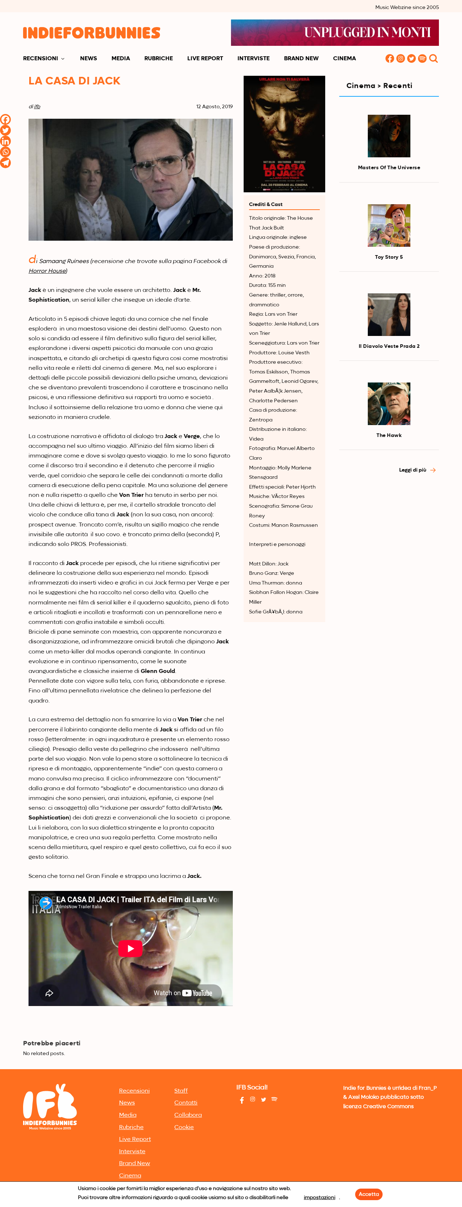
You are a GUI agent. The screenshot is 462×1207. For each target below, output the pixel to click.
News (88, 59)
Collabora (188, 1115)
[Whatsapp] (5, 151)
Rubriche (158, 59)
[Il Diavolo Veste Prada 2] (389, 314)
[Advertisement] (389, 602)
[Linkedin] (5, 141)
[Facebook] (5, 119)
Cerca (433, 59)
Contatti (185, 1103)
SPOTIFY (422, 59)
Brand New (301, 59)
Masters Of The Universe (389, 167)
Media (121, 59)
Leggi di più (413, 470)
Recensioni (40, 59)
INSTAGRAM (400, 59)
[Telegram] (5, 162)
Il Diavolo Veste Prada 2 (389, 346)
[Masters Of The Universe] (389, 136)
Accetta (369, 1194)
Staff (181, 1091)
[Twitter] (5, 130)
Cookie (184, 1128)
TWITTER (411, 59)
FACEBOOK (389, 59)
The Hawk (389, 435)
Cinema (344, 59)
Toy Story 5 (389, 257)
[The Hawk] (389, 403)
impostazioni (319, 1197)
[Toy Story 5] (389, 225)
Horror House (47, 271)
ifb (37, 106)
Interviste (253, 59)
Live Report (205, 59)
